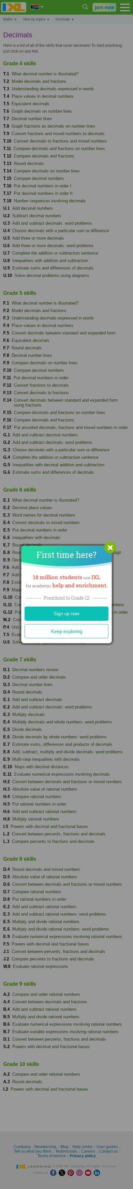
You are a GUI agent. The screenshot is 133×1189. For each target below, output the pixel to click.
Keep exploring (66, 631)
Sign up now (66, 613)
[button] (110, 547)
